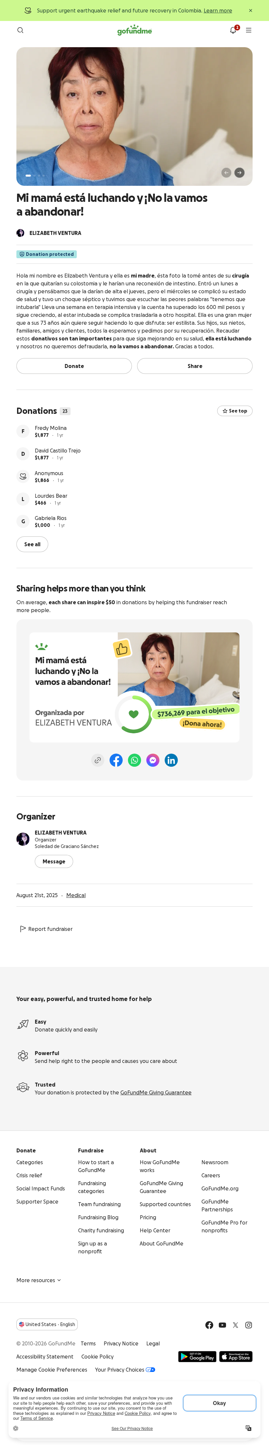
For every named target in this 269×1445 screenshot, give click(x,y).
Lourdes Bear (51, 496)
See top (238, 411)
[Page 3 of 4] (39, 176)
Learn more (218, 10)
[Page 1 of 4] (28, 176)
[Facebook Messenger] (152, 760)
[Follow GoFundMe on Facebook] (209, 1325)
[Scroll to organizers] (20, 233)
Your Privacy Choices (119, 1370)
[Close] (250, 10)
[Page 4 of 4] (44, 176)
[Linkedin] (171, 760)
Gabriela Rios (51, 518)
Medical (76, 895)
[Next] (239, 172)
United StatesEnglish (50, 1324)
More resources (35, 1280)
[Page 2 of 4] (34, 176)
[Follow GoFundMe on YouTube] (222, 1325)
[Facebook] (116, 760)
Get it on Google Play (197, 1356)
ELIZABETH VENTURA (61, 833)
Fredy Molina (51, 428)
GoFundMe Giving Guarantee (156, 1092)
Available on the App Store (236, 1356)
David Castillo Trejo (58, 450)
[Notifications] (232, 30)
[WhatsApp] (134, 760)
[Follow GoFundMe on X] (235, 1325)
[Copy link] (97, 760)
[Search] (20, 30)
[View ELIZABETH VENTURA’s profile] (23, 839)
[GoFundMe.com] (134, 30)
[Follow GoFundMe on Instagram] (248, 1325)
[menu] (248, 30)
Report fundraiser (50, 929)
